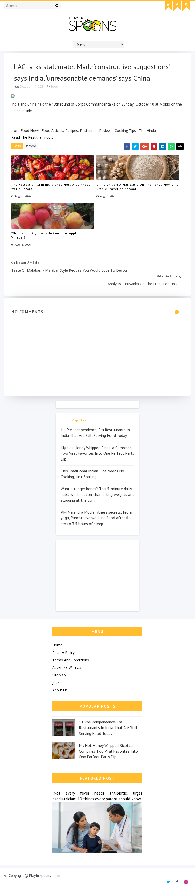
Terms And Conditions (70, 660)
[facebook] (177, 6)
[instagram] (186, 6)
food (54, 86)
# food (31, 146)
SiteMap (59, 675)
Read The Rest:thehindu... (32, 137)
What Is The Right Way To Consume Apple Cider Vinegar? (49, 235)
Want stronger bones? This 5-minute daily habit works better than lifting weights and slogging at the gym (97, 494)
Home (57, 645)
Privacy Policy (63, 652)
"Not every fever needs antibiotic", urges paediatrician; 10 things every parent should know (97, 796)
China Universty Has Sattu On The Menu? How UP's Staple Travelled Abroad (137, 187)
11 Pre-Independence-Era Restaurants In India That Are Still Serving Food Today (108, 727)
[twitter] (168, 6)
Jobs (55, 682)
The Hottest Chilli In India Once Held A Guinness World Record (50, 187)
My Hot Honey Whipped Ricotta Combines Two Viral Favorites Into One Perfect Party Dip (97, 453)
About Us (60, 690)
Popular (79, 420)
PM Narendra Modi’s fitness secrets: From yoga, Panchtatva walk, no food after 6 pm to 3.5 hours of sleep (96, 518)
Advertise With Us (66, 667)
